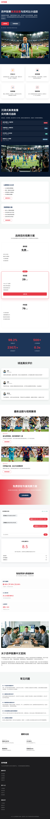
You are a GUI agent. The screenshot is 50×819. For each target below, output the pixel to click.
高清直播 (3, 773)
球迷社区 (3, 780)
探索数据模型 (7, 220)
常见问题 (3, 790)
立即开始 (25, 264)
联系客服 (3, 794)
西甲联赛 (4, 2)
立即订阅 (25, 294)
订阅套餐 (3, 788)
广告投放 (3, 803)
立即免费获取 (25, 495)
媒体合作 (3, 805)
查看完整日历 (7, 198)
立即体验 (5, 23)
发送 (45, 534)
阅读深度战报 (6, 471)
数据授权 (3, 807)
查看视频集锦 (6, 441)
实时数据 (3, 775)
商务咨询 (3, 809)
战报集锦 (3, 777)
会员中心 (3, 792)
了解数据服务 (15, 23)
